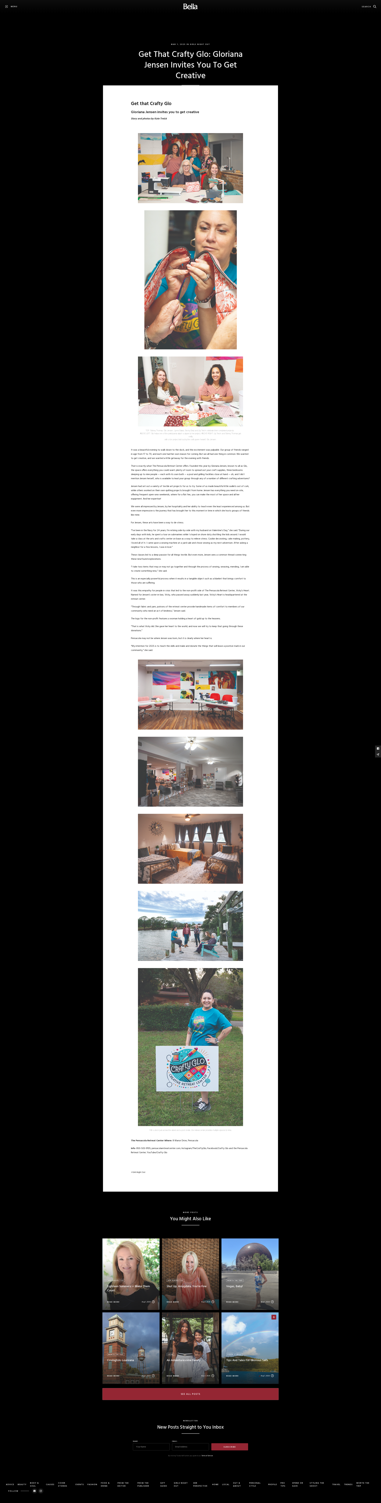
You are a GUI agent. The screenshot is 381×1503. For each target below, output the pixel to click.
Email (175, 1441)
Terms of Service (207, 1455)
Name (135, 1441)
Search (366, 6)
